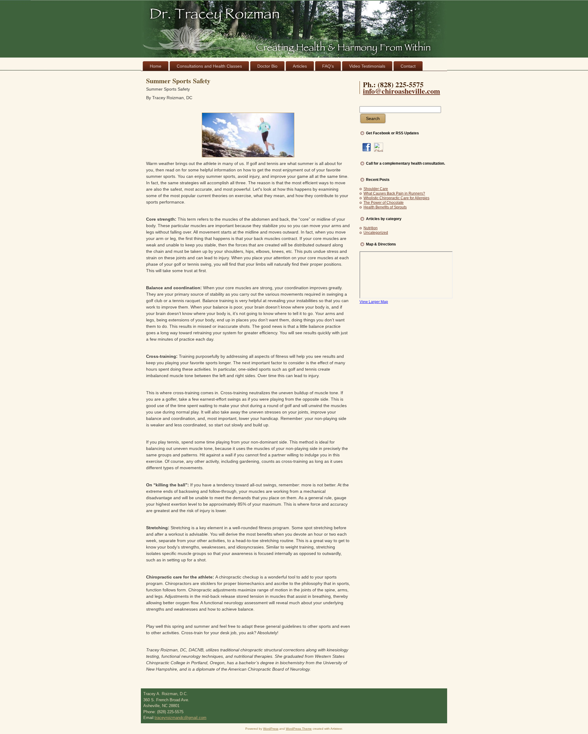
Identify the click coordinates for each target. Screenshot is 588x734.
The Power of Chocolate (384, 202)
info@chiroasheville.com (401, 90)
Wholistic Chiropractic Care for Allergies (396, 198)
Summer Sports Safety (178, 81)
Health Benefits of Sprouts (385, 207)
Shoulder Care (376, 189)
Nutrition (371, 228)
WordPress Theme (299, 728)
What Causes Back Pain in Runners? (394, 193)
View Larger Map (374, 302)
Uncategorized (376, 232)
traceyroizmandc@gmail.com (180, 717)
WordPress (270, 728)
